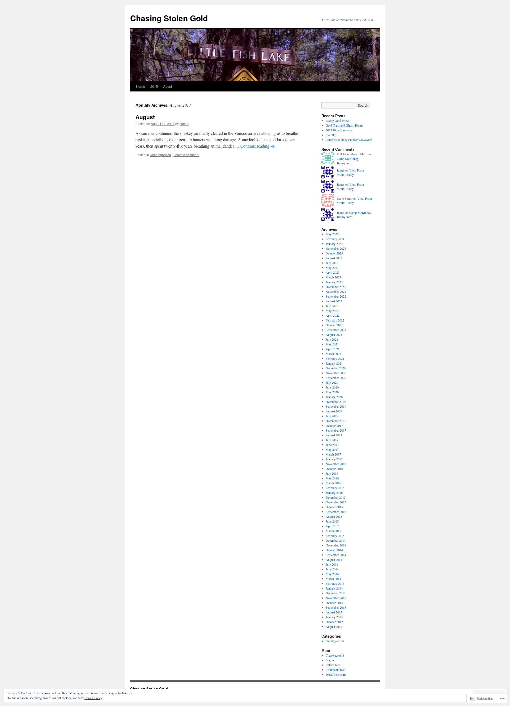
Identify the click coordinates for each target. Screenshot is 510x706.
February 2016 (335, 488)
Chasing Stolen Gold (169, 18)
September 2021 (336, 330)
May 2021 (332, 344)
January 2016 (334, 492)
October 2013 (334, 602)
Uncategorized (160, 154)
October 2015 (334, 507)
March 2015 (333, 531)
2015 (154, 86)
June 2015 (332, 521)
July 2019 (332, 416)
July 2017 (332, 440)
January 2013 (334, 617)
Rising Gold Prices (338, 120)
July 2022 (332, 306)
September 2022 (336, 296)
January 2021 (334, 363)
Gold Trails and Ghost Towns (344, 125)
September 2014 (336, 555)
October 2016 (334, 468)
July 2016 (332, 473)
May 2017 (332, 449)
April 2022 (332, 315)
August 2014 (334, 559)
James (184, 123)
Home (140, 86)
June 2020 (332, 387)
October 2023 (334, 253)
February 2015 (335, 535)
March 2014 (333, 579)
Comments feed (335, 669)
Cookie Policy (93, 698)
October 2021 (334, 325)
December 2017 (336, 421)
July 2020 (332, 382)
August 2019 (334, 411)
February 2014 (335, 583)
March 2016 (333, 483)
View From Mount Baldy (350, 172)
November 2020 (336, 373)
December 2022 (336, 287)
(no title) (331, 135)
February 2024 (335, 239)
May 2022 (332, 310)
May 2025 (332, 234)
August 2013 (334, 612)
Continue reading (257, 146)
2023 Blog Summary (339, 130)
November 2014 (336, 545)
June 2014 (332, 569)
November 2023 (336, 248)
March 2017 (333, 454)
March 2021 (333, 354)
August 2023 (334, 258)
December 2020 (336, 368)
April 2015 (332, 526)
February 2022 (335, 320)
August (145, 117)
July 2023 (332, 263)
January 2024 (334, 243)
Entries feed (333, 665)
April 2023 (332, 272)
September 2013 (336, 607)
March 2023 (333, 277)
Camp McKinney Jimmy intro (348, 160)
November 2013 (336, 598)
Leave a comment (186, 154)
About (167, 86)
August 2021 (334, 334)
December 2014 (336, 540)
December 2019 (336, 401)
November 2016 (336, 464)
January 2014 (334, 588)
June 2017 (332, 444)
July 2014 (332, 564)
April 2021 (332, 349)
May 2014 (332, 574)
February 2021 (335, 358)
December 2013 (336, 593)
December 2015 (336, 497)
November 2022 (336, 291)
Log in (330, 660)
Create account (335, 655)
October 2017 (334, 425)
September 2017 (336, 430)
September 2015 (336, 511)
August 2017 (334, 435)
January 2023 (334, 282)
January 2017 (334, 459)
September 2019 (336, 406)
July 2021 (332, 339)
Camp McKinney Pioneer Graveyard (349, 139)
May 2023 (332, 267)
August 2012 (334, 626)
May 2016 (332, 478)
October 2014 (334, 550)
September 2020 (336, 377)
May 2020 (332, 392)
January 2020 (334, 397)
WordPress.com (336, 674)
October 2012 (334, 622)
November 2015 (336, 502)
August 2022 (334, 301)
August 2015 (334, 516)
